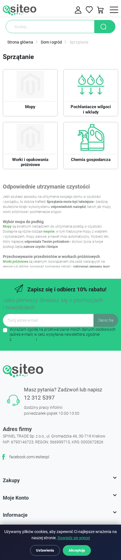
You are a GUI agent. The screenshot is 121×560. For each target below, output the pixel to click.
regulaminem (23, 339)
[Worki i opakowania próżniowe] (30, 139)
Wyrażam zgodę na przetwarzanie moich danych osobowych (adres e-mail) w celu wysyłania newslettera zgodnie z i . (63, 334)
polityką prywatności (56, 339)
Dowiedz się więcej (74, 538)
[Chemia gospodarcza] (90, 139)
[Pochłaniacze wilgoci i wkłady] (90, 86)
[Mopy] (30, 86)
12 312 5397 (39, 397)
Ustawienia (45, 550)
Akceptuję (77, 550)
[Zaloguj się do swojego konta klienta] (79, 9)
